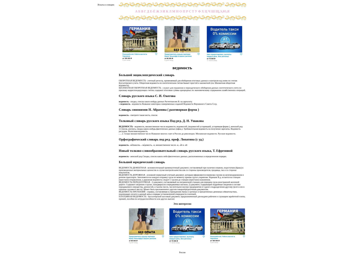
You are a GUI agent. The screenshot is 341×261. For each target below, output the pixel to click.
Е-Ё (152, 11)
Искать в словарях (106, 5)
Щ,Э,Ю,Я (222, 11)
